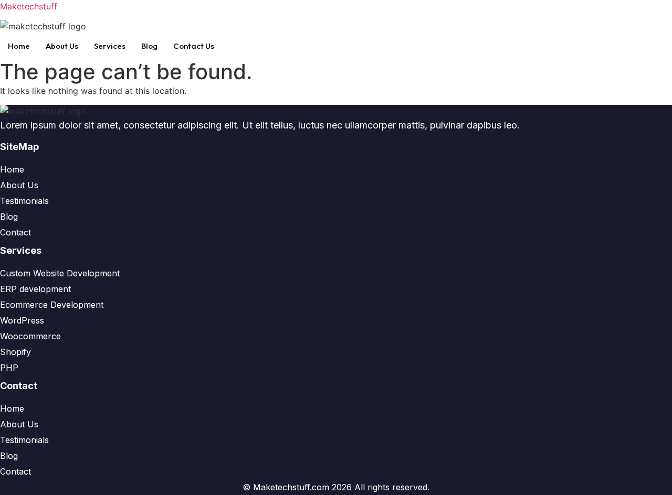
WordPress (22, 320)
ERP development (35, 289)
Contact (15, 232)
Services (109, 46)
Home (19, 46)
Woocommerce (30, 336)
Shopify (15, 352)
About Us (62, 46)
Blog (149, 46)
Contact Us (193, 46)
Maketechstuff (28, 6)
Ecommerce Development (51, 304)
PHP (9, 367)
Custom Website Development (60, 273)
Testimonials (24, 201)
